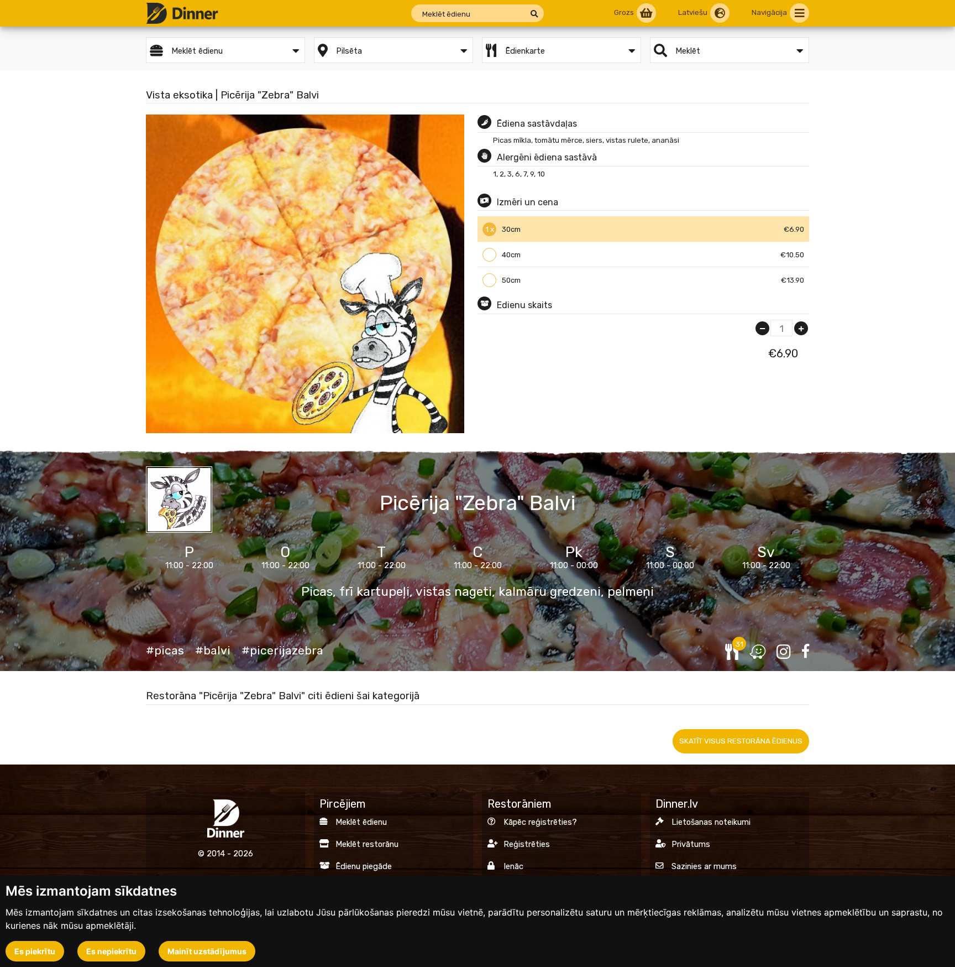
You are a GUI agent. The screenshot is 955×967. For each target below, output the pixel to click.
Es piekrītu (34, 951)
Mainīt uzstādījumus (206, 951)
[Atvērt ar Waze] (757, 652)
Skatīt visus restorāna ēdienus (740, 741)
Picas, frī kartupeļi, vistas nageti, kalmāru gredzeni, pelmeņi (477, 592)
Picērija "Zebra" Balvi (477, 503)
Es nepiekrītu (111, 951)
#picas (165, 650)
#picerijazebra (282, 650)
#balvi (212, 650)
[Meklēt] (534, 14)
